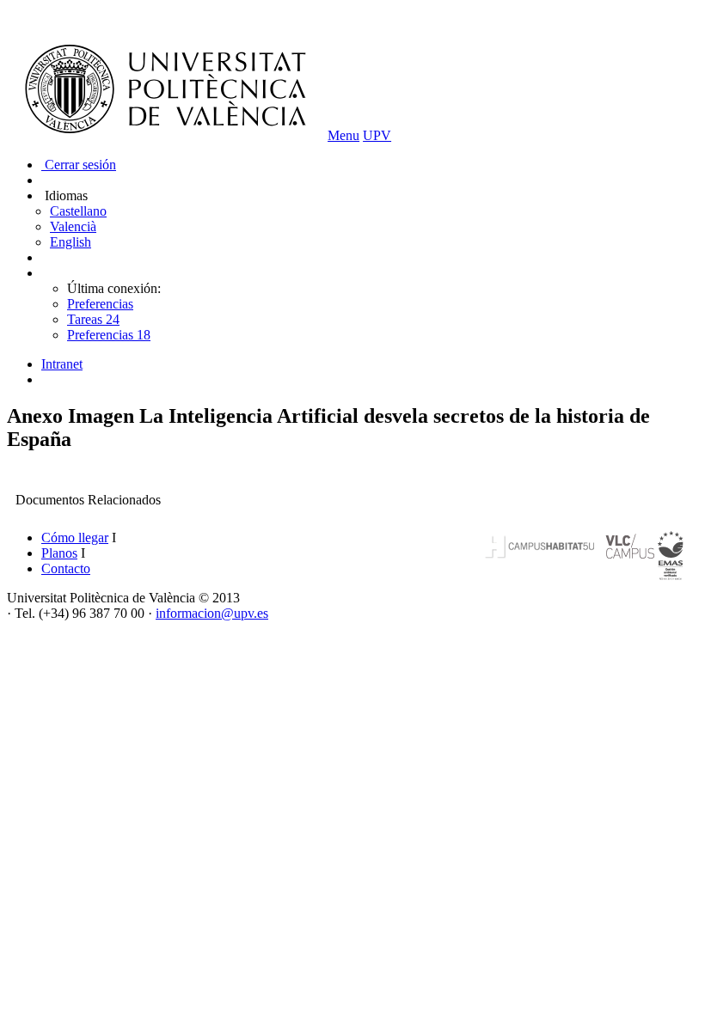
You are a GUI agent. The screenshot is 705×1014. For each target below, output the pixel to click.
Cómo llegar (74, 537)
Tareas (93, 319)
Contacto (65, 568)
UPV (377, 135)
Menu (343, 135)
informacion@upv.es (212, 613)
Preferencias (100, 303)
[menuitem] (369, 364)
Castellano (78, 211)
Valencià (73, 226)
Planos (59, 553)
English (70, 242)
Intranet (62, 364)
